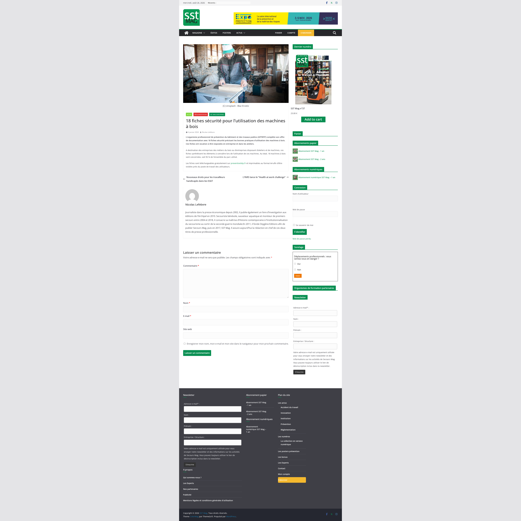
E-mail (187, 316)
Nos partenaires (190, 489)
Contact (281, 468)
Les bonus (282, 457)
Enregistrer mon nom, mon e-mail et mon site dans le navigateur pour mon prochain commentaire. (238, 343)
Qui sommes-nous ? (192, 477)
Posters (227, 32)
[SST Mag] (186, 33)
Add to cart (313, 119)
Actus (239, 32)
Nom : (296, 319)
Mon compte (284, 474)
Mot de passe (299, 209)
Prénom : (297, 330)
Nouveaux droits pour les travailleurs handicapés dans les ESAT (205, 179)
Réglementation (201, 114)
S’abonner (306, 32)
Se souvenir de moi (304, 225)
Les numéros (284, 436)
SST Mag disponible (217, 114)
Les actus (282, 403)
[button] (203, 33)
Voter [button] (298, 275)
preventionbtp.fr (238, 163)
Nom (186, 302)
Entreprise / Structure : (303, 341)
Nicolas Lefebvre (208, 132)
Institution (286, 418)
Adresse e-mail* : (301, 307)
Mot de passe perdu (302, 238)
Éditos (214, 32)
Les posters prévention (288, 451)
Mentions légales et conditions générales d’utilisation (208, 500)
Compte (291, 32)
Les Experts (188, 483)
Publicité (187, 494)
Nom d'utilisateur (301, 193)
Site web (187, 329)
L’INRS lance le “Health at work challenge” (264, 177)
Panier (278, 32)
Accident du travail (289, 407)
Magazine (197, 32)
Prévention (286, 424)
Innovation (286, 413)
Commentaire (191, 265)
